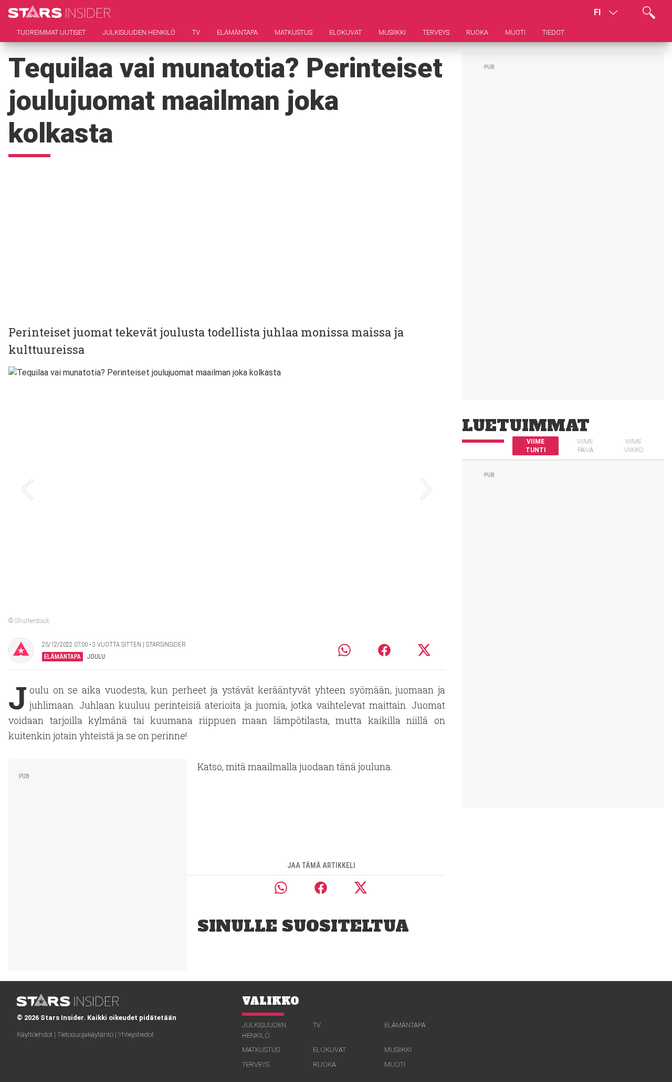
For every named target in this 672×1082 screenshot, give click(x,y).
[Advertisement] (226, 236)
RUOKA (324, 1064)
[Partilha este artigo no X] (425, 650)
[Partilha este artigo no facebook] (384, 650)
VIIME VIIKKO (633, 446)
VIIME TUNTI (536, 446)
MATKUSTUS (261, 1050)
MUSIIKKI (398, 1050)
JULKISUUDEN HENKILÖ (264, 1030)
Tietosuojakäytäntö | (87, 1034)
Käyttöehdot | (37, 1034)
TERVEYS (255, 1064)
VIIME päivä (585, 446)
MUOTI (394, 1064)
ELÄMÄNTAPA (405, 1025)
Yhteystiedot (136, 1034)
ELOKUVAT (329, 1050)
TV (317, 1025)
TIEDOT (553, 32)
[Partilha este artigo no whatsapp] (344, 650)
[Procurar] (649, 12)
